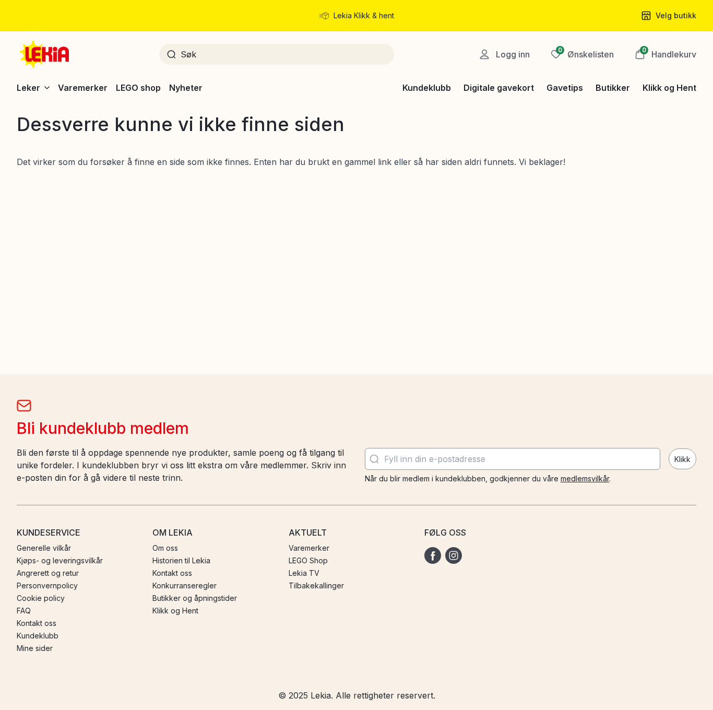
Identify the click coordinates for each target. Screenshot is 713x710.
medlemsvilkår (585, 478)
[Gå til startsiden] (45, 54)
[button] (665, 54)
